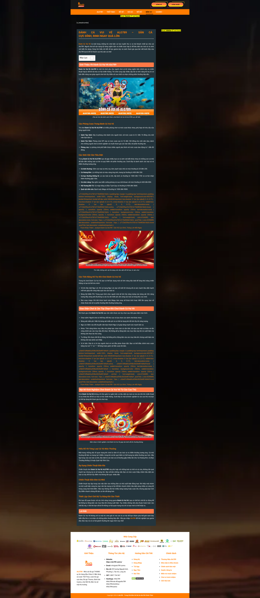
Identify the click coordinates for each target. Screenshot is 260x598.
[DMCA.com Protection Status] (138, 578)
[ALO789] (87, 4)
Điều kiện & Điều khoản (169, 563)
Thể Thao (111, 12)
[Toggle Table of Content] (91, 58)
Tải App (136, 567)
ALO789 (100, 12)
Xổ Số (121, 12)
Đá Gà (130, 12)
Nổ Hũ (139, 12)
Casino (159, 12)
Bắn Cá (149, 12)
